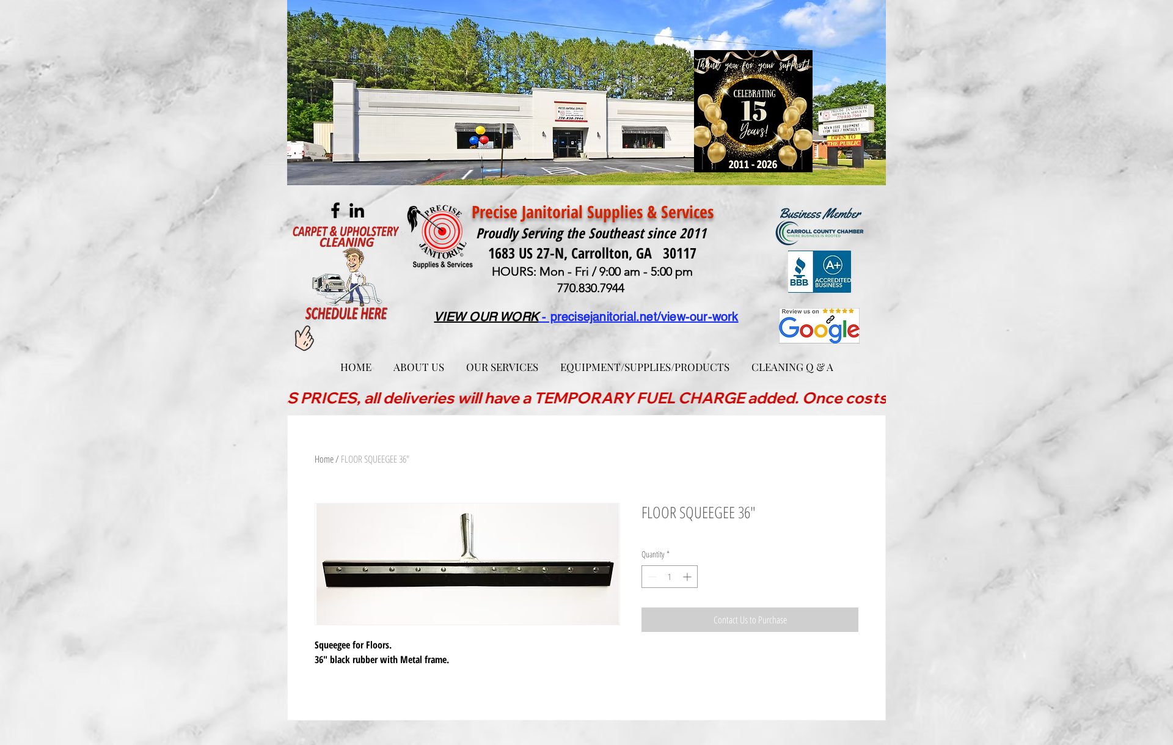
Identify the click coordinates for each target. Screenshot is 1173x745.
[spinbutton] (670, 576)
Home (324, 459)
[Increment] (688, 576)
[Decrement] (651, 576)
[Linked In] (356, 210)
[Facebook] (335, 210)
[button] (502, 361)
